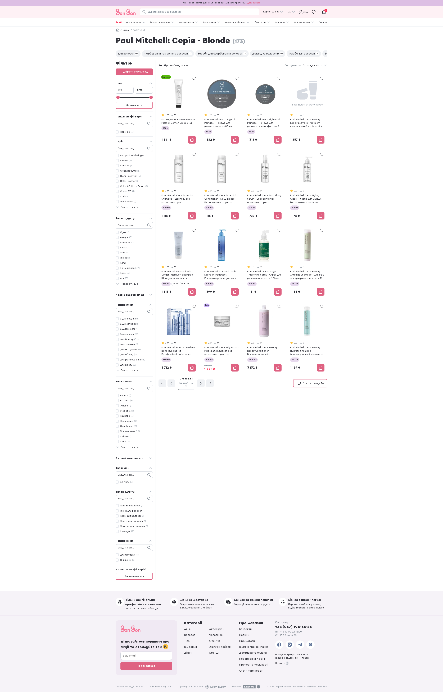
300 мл (166, 208)
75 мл (175, 283)
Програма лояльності (253, 664)
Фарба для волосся (303, 53)
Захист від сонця (160, 22)
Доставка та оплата (253, 652)
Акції (119, 22)
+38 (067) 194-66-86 (293, 627)
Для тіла (280, 22)
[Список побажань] (193, 78)
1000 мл (185, 283)
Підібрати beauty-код (134, 72)
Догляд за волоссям (267, 53)
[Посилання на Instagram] (290, 644)
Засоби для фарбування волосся (221, 53)
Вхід (305, 12)
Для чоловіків (302, 22)
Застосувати (134, 105)
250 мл (166, 283)
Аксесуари (209, 22)
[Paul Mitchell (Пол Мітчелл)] (178, 109)
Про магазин (247, 641)
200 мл (209, 283)
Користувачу (271, 12)
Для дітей (260, 22)
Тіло (187, 641)
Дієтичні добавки (235, 22)
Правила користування (161, 687)
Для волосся (133, 22)
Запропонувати (134, 576)
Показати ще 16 (313, 383)
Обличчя (214, 641)
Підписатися (146, 665)
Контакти (245, 629)
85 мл (208, 131)
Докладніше (253, 3)
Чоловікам (216, 635)
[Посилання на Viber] (310, 644)
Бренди (323, 22)
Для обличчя (186, 22)
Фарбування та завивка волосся (167, 53)
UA (289, 12)
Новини (244, 635)
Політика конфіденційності (129, 687)
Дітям (188, 652)
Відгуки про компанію (253, 646)
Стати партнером (251, 670)
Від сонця (190, 646)
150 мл (251, 208)
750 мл (166, 360)
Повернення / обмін (252, 658)
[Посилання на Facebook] (279, 644)
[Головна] (118, 30)
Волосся (189, 635)
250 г (165, 128)
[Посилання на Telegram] (300, 644)
